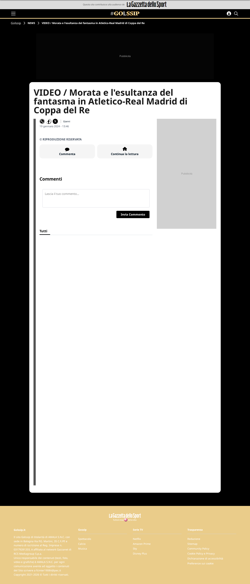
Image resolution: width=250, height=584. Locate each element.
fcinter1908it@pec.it (48, 570)
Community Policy (198, 548)
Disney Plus (140, 553)
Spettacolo (84, 539)
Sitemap (192, 544)
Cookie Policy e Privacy (201, 553)
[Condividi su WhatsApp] (42, 121)
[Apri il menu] (13, 13)
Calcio (81, 544)
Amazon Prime (142, 544)
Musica (82, 548)
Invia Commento (133, 214)
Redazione (193, 539)
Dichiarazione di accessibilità (205, 558)
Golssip (16, 23)
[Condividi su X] (55, 121)
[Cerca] (236, 13)
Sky (135, 548)
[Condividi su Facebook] (48, 121)
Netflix (137, 539)
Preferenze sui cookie (200, 563)
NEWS (31, 23)
